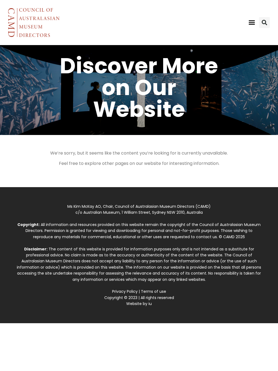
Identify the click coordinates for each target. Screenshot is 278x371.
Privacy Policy (125, 291)
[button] (252, 22)
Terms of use (153, 291)
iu (150, 303)
